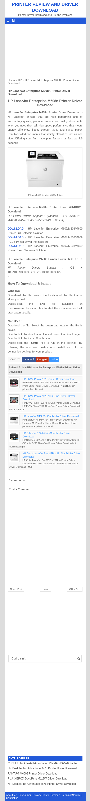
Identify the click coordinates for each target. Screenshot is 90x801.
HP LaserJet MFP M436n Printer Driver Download (50, 416)
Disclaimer (25, 795)
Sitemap (55, 795)
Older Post (74, 589)
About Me (11, 795)
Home (11, 80)
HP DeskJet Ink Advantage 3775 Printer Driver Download (42, 768)
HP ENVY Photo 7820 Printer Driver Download (48, 379)
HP (20, 80)
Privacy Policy (41, 795)
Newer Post (16, 589)
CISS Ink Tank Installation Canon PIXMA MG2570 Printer (42, 763)
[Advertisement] (39, 50)
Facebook (29, 359)
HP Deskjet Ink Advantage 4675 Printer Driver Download (42, 783)
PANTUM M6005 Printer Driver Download (32, 773)
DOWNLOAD (15, 228)
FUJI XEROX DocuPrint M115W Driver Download (37, 778)
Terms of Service (71, 795)
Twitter (54, 359)
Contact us (12, 798)
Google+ (42, 359)
